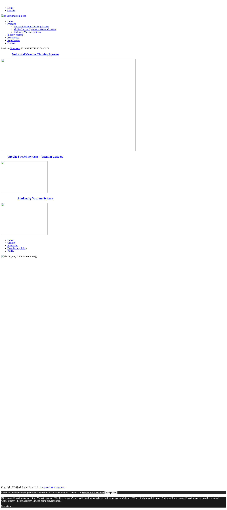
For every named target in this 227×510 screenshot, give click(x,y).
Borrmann (15, 48)
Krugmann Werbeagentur (52, 487)
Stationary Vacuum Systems (35, 198)
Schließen (6, 506)
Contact (11, 242)
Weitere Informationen (93, 492)
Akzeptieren (111, 493)
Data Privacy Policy (17, 248)
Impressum (12, 245)
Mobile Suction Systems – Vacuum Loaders (35, 156)
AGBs (10, 251)
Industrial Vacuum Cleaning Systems (35, 54)
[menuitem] (116, 7)
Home (10, 240)
